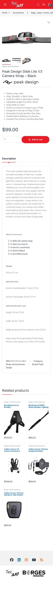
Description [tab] (9, 158)
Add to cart (37, 139)
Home (4, 13)
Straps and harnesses (10, 66)
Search (38, 4)
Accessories (18, 13)
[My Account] (43, 4)
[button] (48, 22)
